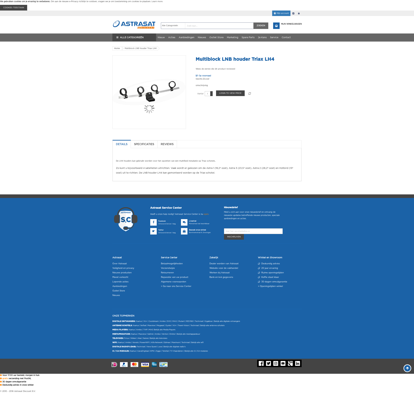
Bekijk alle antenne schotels (212, 325)
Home (117, 48)
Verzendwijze (168, 268)
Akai (140, 338)
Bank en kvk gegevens (221, 277)
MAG (174, 321)
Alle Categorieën (132, 37)
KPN (152, 351)
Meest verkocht (120, 277)
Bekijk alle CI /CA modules (196, 351)
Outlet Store (118, 291)
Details (121, 144)
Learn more (157, 1)
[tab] (122, 144)
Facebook (162, 221)
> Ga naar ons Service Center (176, 286)
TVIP (145, 330)
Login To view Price (230, 93)
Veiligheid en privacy (123, 268)
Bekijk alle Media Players (164, 330)
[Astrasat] (134, 19)
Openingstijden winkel (271, 286)
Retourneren (167, 273)
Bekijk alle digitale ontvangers (227, 321)
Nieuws (116, 295)
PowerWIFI (144, 342)
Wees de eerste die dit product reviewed (215, 69)
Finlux (126, 338)
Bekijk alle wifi (197, 342)
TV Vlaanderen (176, 351)
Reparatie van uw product (174, 277)
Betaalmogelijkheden (172, 264)
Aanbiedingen (119, 286)
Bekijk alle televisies (158, 338)
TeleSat (165, 351)
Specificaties (144, 144)
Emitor (172, 334)
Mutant (181, 321)
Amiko (163, 321)
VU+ (145, 321)
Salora (145, 338)
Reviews (167, 144)
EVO (169, 321)
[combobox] (207, 25)
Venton (165, 334)
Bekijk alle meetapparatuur (188, 334)
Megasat (160, 325)
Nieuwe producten (122, 273)
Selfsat (143, 325)
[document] (207, 5)
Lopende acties (120, 282)
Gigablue (208, 321)
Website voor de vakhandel (223, 268)
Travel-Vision (183, 325)
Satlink (150, 334)
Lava (160, 347)
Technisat (199, 321)
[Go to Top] (407, 368)
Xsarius (139, 321)
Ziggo (158, 351)
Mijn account (283, 13)
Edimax (167, 342)
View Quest (152, 347)
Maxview (151, 325)
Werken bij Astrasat (219, 273)
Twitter (161, 230)
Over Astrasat (119, 264)
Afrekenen (293, 13)
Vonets (135, 342)
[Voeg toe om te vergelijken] (249, 93)
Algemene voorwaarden (173, 282)
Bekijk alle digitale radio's (174, 347)
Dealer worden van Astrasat (224, 264)
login (299, 13)
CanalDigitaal (143, 351)
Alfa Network (156, 342)
